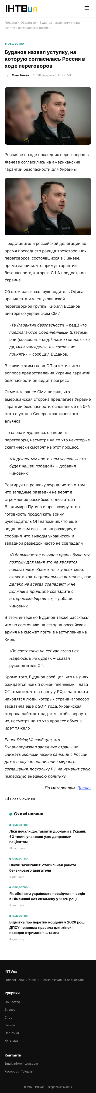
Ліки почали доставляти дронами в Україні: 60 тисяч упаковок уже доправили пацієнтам (47, 836)
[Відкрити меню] (86, 8)
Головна (11, 23)
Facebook (12, 1071)
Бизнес (10, 1010)
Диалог (84, 787)
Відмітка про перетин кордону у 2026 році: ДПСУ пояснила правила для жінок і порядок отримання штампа (47, 927)
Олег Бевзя (20, 75)
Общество (28, 23)
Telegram (27, 1071)
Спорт (9, 1018)
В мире (10, 1025)
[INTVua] (21, 8)
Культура (11, 1041)
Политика (12, 1033)
